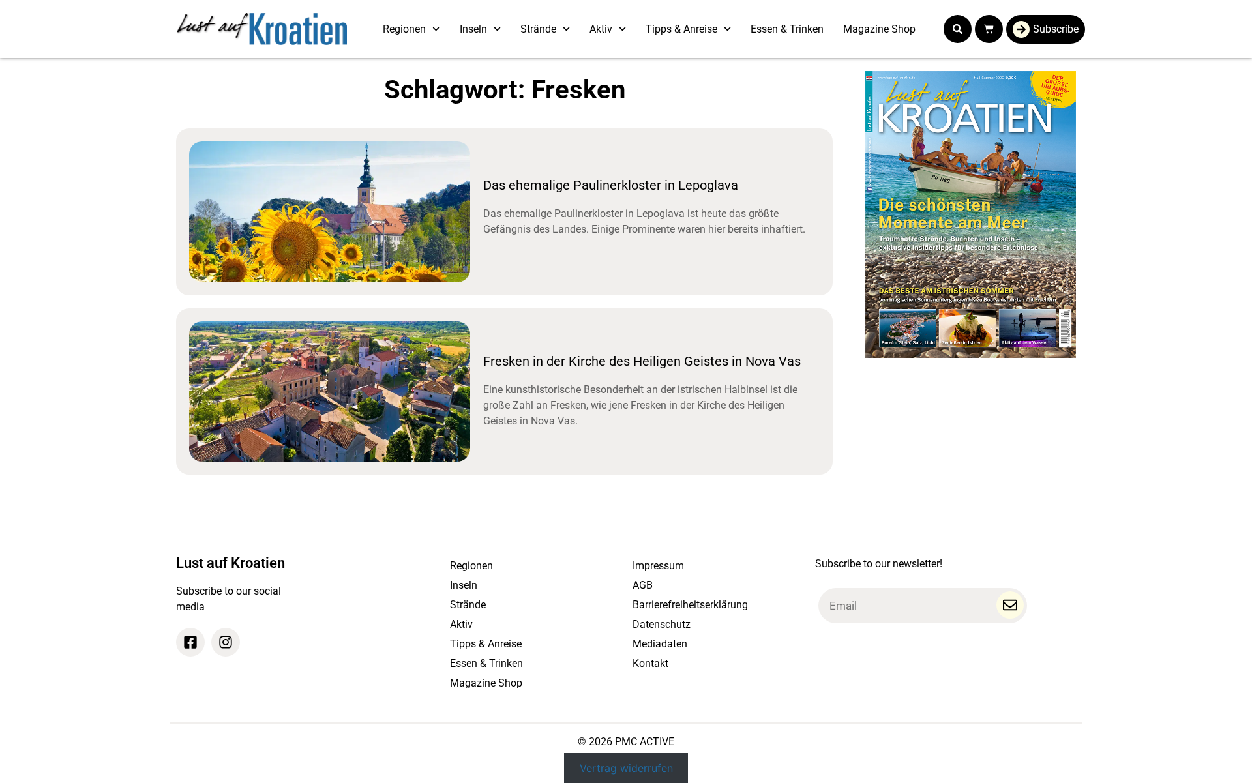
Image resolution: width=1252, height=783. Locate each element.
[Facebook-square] (190, 642)
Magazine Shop (879, 29)
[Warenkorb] (989, 29)
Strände (538, 29)
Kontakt (650, 663)
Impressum (658, 565)
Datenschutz (662, 624)
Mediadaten (660, 644)
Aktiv (600, 29)
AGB (643, 585)
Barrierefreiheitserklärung (690, 604)
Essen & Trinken (787, 29)
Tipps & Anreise (681, 29)
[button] (958, 29)
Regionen (404, 29)
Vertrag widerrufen (626, 768)
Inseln (473, 29)
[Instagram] (225, 642)
